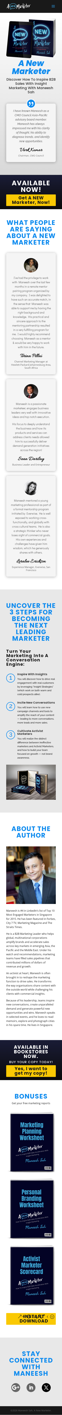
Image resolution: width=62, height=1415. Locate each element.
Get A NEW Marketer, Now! (31, 200)
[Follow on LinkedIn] (31, 1387)
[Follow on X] (46, 1387)
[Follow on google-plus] (15, 1387)
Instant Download (34, 1318)
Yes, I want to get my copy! (31, 1071)
